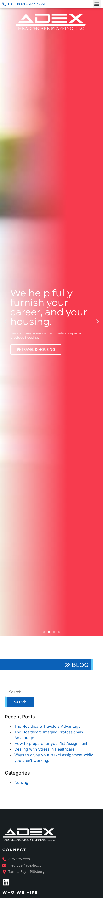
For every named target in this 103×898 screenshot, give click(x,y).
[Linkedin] (6, 882)
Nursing (21, 782)
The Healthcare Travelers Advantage (47, 726)
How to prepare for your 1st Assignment (50, 743)
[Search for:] (39, 692)
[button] (97, 4)
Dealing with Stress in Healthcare (44, 749)
